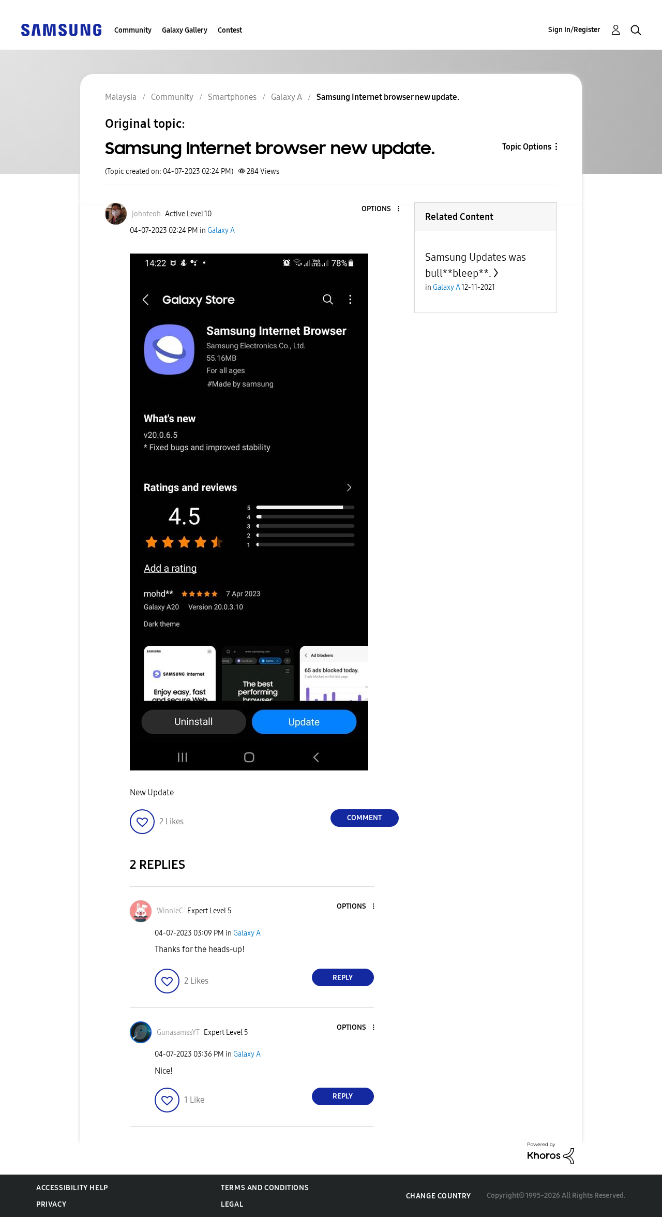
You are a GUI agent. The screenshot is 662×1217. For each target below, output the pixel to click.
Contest (230, 30)
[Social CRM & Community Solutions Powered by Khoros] (551, 1152)
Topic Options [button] (526, 147)
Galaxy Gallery (184, 30)
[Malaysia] (61, 29)
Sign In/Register (574, 29)
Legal (232, 1204)
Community (133, 30)
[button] (381, 209)
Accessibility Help (72, 1187)
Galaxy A (221, 230)
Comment (364, 817)
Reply (343, 977)
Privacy (51, 1204)
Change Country (438, 1196)
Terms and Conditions (265, 1187)
